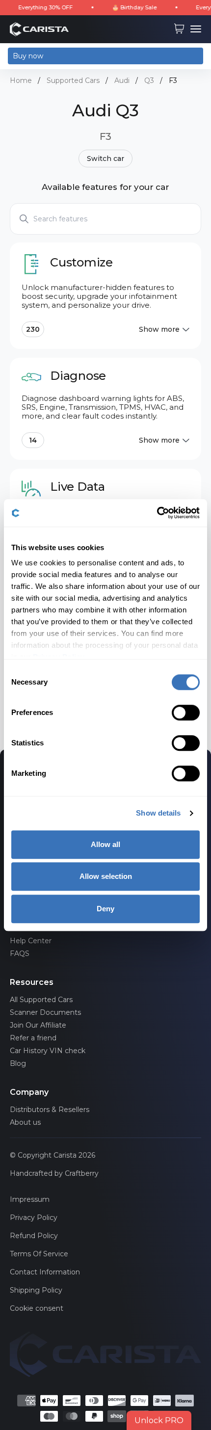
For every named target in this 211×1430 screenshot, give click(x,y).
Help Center (31, 940)
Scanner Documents (45, 1012)
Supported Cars (73, 80)
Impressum (30, 1199)
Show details (158, 813)
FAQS (19, 953)
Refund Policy (34, 1235)
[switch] (186, 712)
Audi (122, 80)
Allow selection (105, 876)
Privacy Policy (33, 1217)
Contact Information (45, 1272)
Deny (105, 908)
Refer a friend (33, 1037)
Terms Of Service (39, 1253)
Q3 (149, 80)
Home (21, 80)
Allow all (105, 844)
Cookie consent (36, 1308)
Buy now (28, 56)
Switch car (105, 158)
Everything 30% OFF (35, 7)
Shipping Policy (36, 1290)
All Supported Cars (41, 999)
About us (25, 1122)
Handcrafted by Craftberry (54, 1173)
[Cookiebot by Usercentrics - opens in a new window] (157, 512)
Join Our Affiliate (38, 1025)
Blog (18, 1063)
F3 (173, 80)
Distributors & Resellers (49, 1109)
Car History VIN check (47, 1050)
